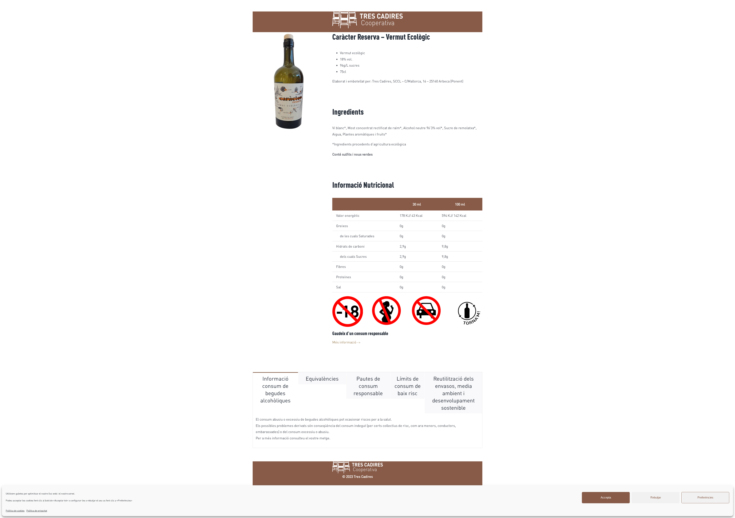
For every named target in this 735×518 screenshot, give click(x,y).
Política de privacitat (36, 510)
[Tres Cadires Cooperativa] (357, 467)
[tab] (275, 389)
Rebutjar (655, 497)
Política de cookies (15, 510)
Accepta (606, 497)
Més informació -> (346, 342)
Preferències (705, 497)
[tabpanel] (367, 430)
